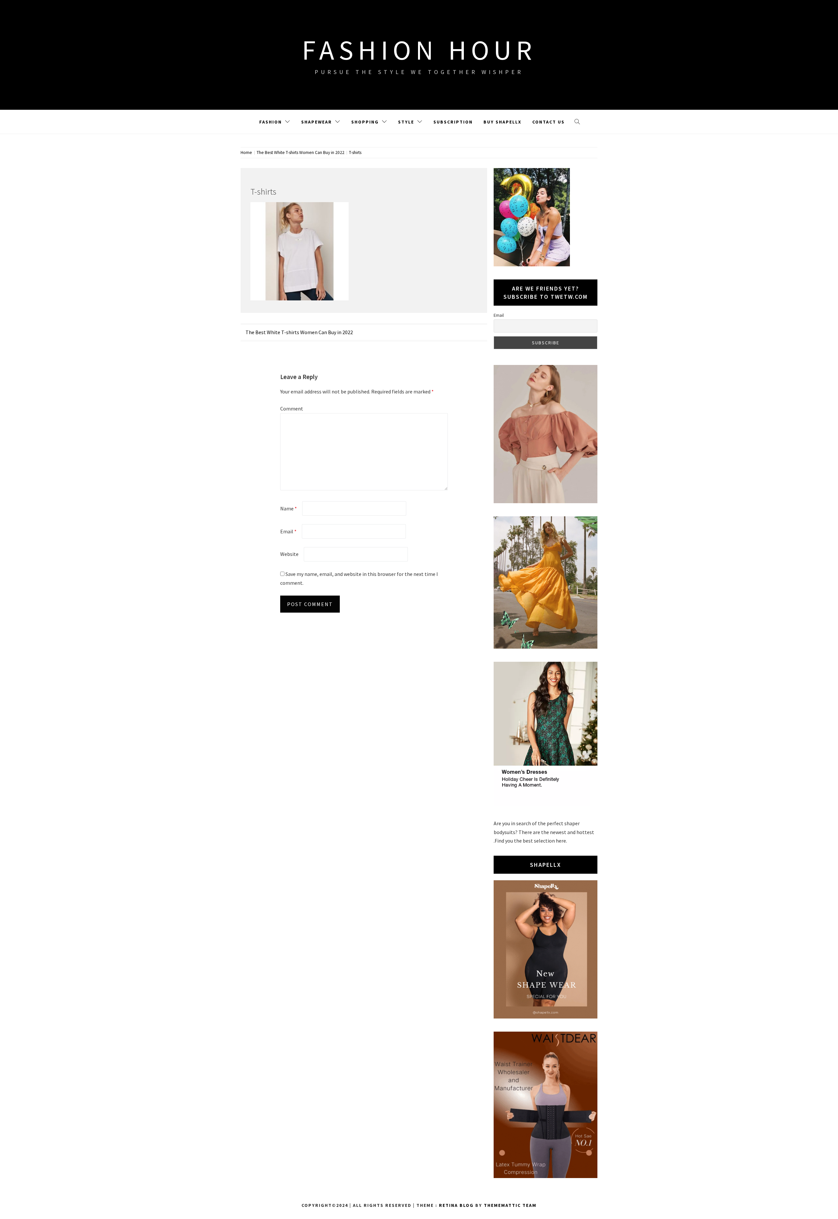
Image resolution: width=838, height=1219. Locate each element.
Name (288, 508)
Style (406, 122)
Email (288, 531)
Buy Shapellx (502, 122)
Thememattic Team (510, 1205)
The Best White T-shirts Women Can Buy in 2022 (299, 332)
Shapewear (316, 122)
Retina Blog (456, 1205)
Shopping (365, 122)
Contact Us (548, 122)
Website (289, 554)
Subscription (453, 122)
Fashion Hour (419, 49)
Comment (291, 408)
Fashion (270, 122)
